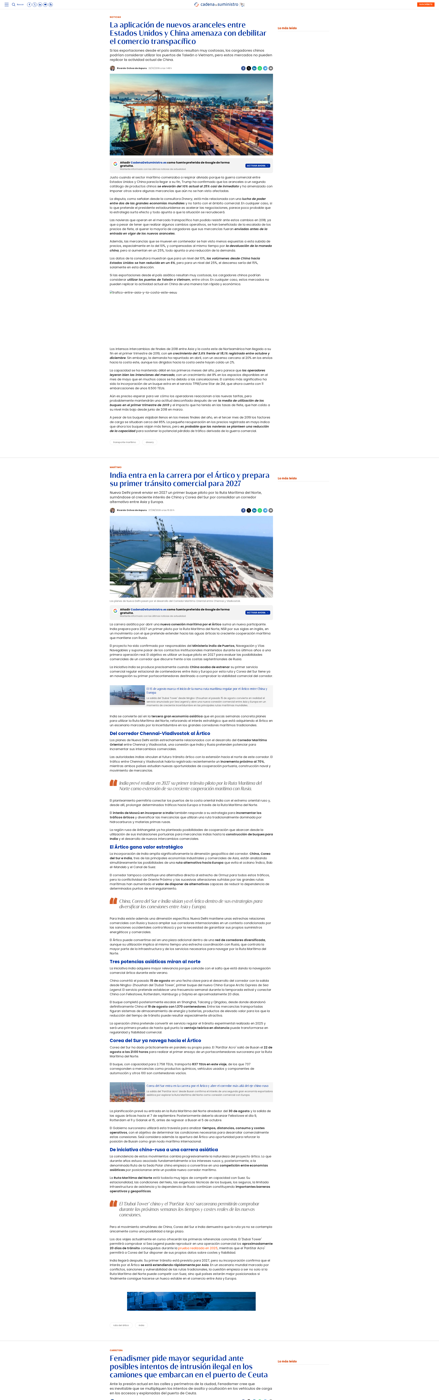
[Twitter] (249, 68)
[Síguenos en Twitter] (35, 5)
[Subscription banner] (191, 1314)
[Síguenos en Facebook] (29, 5)
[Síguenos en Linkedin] (40, 5)
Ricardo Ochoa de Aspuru (132, 68)
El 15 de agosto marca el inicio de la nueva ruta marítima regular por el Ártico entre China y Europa (207, 691)
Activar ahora (256, 165)
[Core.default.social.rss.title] (51, 5)
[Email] (271, 68)
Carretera (116, 1350)
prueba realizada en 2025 (198, 1248)
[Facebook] (243, 68)
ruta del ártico (121, 1325)
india (141, 1325)
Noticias (115, 17)
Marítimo (116, 467)
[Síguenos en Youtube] (45, 5)
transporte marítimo (124, 442)
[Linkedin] (254, 68)
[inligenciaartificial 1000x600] (127, 695)
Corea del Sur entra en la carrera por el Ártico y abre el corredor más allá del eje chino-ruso (207, 1086)
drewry (150, 442)
